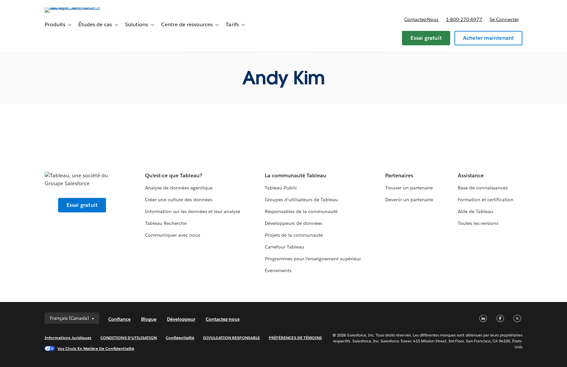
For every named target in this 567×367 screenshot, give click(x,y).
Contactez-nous (421, 19)
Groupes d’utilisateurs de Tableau (301, 200)
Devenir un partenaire (409, 200)
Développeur (181, 319)
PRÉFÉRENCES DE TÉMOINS (295, 337)
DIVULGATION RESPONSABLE (231, 337)
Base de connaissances (483, 188)
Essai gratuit (426, 37)
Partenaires (399, 175)
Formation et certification (486, 200)
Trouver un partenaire (409, 188)
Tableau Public (281, 188)
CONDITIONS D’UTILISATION (128, 337)
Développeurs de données (293, 223)
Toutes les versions (478, 223)
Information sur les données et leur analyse (193, 211)
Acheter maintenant (488, 37)
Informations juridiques (68, 337)
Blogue (149, 319)
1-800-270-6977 (464, 19)
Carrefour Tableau (284, 247)
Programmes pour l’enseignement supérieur (313, 259)
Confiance (119, 319)
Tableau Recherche (166, 223)
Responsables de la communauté (301, 211)
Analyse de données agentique (179, 188)
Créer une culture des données (179, 200)
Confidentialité (180, 337)
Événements (278, 270)
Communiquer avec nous (172, 235)
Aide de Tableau (475, 211)
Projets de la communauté (294, 235)
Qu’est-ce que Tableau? (173, 175)
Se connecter (504, 19)
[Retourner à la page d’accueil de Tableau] (72, 7)
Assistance (471, 175)
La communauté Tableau (295, 175)
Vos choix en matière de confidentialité (95, 348)
